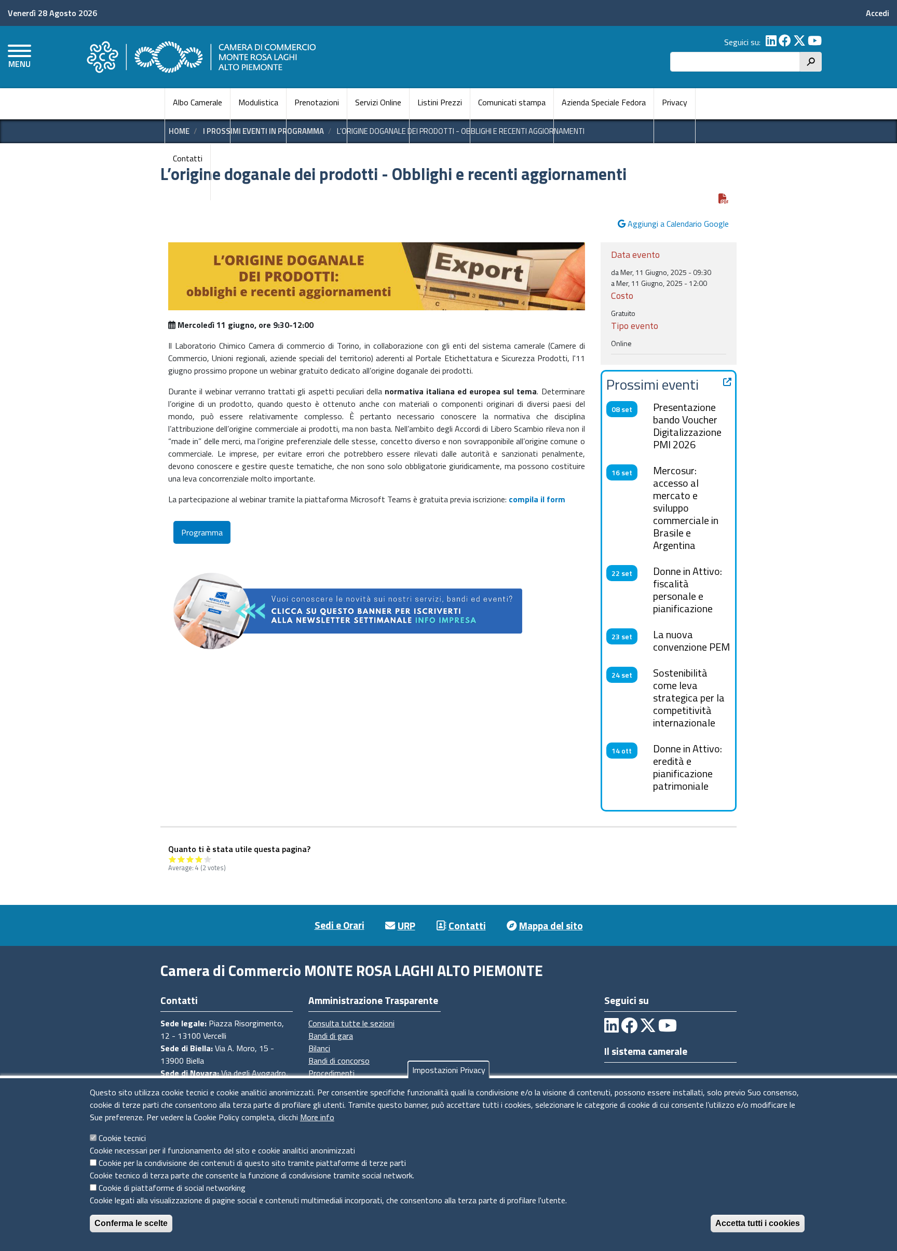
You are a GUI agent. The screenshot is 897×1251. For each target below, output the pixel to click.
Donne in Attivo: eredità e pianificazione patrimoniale (687, 767)
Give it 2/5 (181, 859)
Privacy (674, 102)
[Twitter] (799, 42)
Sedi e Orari (339, 924)
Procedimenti (331, 1073)
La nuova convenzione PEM (691, 640)
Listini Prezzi (439, 102)
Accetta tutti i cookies (757, 1223)
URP (406, 925)
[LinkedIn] (771, 42)
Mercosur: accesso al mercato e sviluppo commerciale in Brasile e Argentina (685, 507)
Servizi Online (378, 102)
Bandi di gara (330, 1035)
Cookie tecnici (122, 1138)
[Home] (200, 57)
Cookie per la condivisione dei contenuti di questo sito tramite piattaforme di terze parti (252, 1163)
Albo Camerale (197, 102)
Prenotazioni (316, 102)
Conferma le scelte (131, 1223)
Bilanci (319, 1048)
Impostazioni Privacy (448, 1070)
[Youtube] (815, 42)
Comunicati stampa (512, 102)
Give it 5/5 (207, 859)
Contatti (187, 158)
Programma (202, 532)
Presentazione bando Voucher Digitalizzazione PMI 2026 (687, 425)
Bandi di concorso (339, 1060)
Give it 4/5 (199, 859)
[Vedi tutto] (727, 382)
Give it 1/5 (172, 859)
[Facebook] (785, 42)
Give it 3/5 (190, 859)
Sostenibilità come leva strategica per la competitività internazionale (689, 698)
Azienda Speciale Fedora (604, 102)
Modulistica (258, 102)
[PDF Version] (723, 199)
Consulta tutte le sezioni (351, 1023)
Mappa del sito (551, 925)
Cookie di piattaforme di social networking (172, 1187)
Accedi (877, 13)
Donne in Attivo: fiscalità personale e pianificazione (687, 589)
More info (317, 1117)
